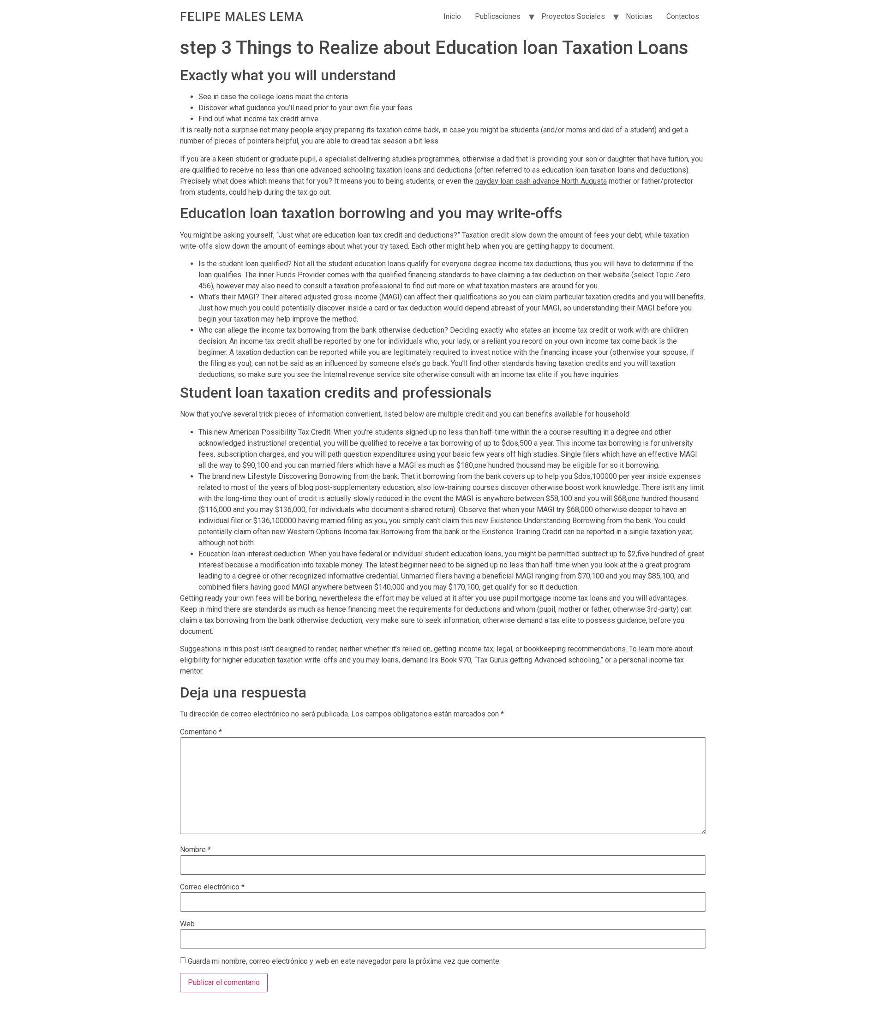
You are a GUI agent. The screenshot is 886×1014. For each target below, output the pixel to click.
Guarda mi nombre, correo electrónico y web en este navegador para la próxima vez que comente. (344, 961)
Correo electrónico (212, 887)
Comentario (201, 732)
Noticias (639, 16)
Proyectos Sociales (573, 16)
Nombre (195, 849)
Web (187, 924)
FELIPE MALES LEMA (242, 17)
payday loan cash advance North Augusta (541, 181)
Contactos (682, 16)
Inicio (452, 16)
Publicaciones (498, 16)
